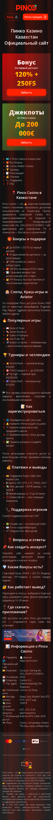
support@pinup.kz (27, 527)
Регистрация (16, 173)
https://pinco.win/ (28, 660)
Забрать (26, 92)
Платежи (14, 176)
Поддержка (16, 180)
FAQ (12, 183)
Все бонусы (16, 162)
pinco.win (36, 420)
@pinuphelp (31, 531)
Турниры (14, 169)
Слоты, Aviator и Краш (21, 166)
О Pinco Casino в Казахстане (25, 159)
